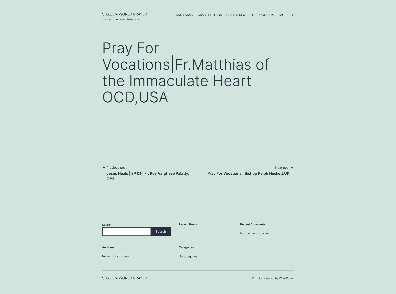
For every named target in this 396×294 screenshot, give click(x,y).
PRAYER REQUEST (240, 15)
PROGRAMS (266, 15)
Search (107, 224)
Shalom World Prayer (124, 14)
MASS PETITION (210, 15)
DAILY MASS (185, 15)
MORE (283, 15)
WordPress (286, 278)
